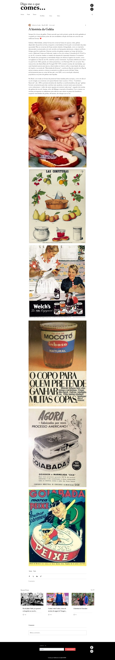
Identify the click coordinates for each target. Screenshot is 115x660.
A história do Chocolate (80, 608)
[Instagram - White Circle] (91, 651)
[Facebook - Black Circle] (91, 5)
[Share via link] (41, 576)
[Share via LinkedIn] (37, 576)
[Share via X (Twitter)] (33, 576)
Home (22, 14)
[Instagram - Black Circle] (91, 9)
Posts (28, 14)
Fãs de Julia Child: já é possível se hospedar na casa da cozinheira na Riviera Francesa (32, 609)
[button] (92, 14)
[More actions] (85, 25)
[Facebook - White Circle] (91, 647)
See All (92, 590)
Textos (34, 14)
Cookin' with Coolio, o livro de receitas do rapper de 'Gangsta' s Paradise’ (57, 609)
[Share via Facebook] (29, 576)
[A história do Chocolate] (83, 599)
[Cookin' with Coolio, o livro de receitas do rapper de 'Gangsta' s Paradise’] (57, 599)
